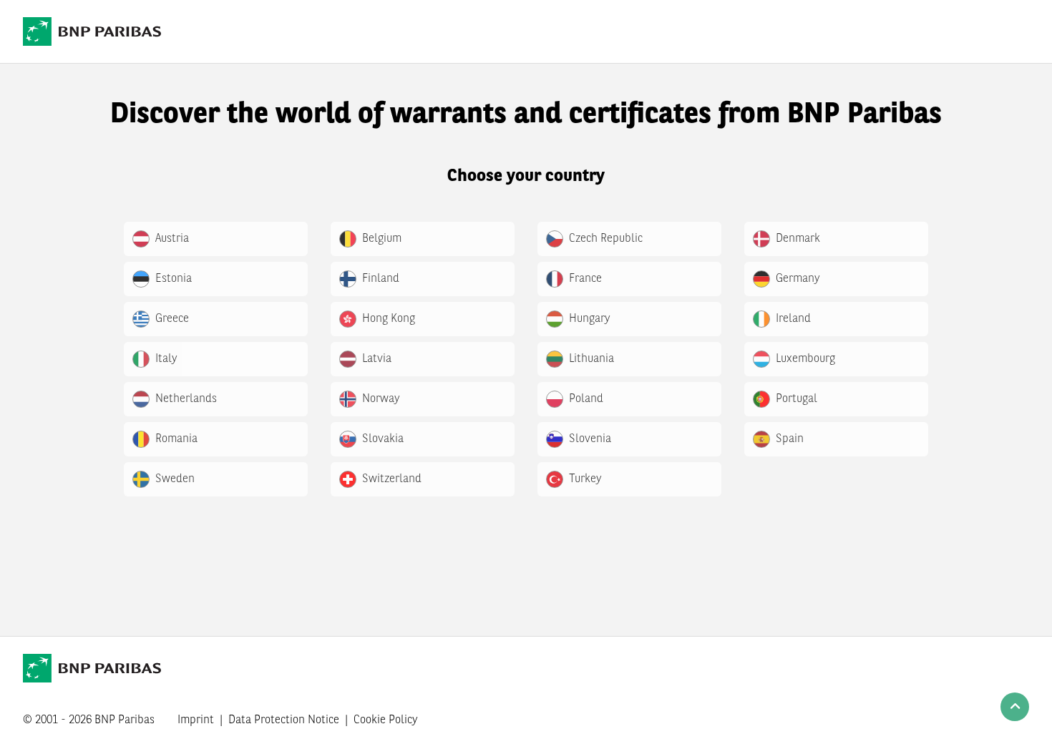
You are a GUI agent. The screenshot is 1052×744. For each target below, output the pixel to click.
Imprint (195, 720)
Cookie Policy (386, 720)
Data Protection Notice (283, 720)
